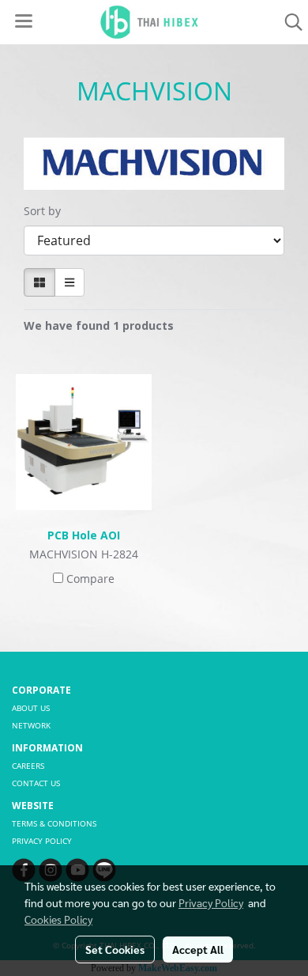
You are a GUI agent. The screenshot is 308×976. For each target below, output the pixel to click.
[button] (288, 22)
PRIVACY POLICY (42, 840)
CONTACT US (36, 783)
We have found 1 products (99, 325)
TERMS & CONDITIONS (54, 823)
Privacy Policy (210, 902)
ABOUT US (31, 707)
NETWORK (31, 725)
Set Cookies (115, 949)
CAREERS (28, 765)
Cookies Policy (58, 919)
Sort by (47, 210)
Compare (90, 578)
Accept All (197, 949)
